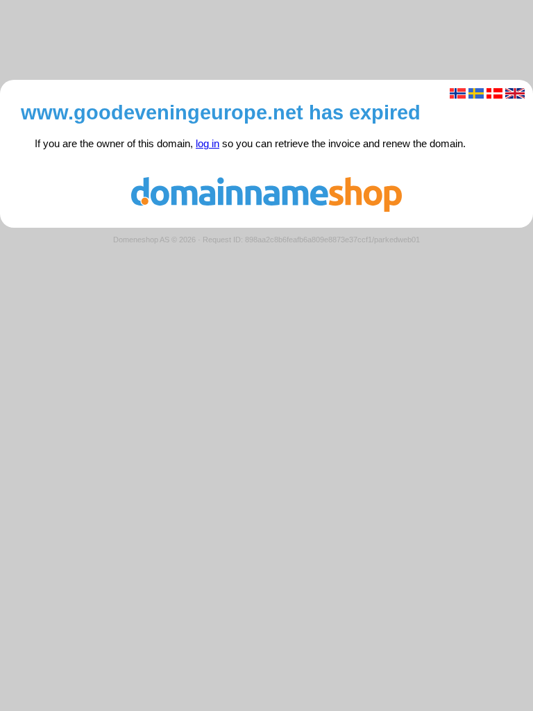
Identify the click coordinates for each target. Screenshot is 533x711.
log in (207, 143)
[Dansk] (494, 93)
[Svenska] (476, 93)
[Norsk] (458, 93)
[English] (515, 93)
